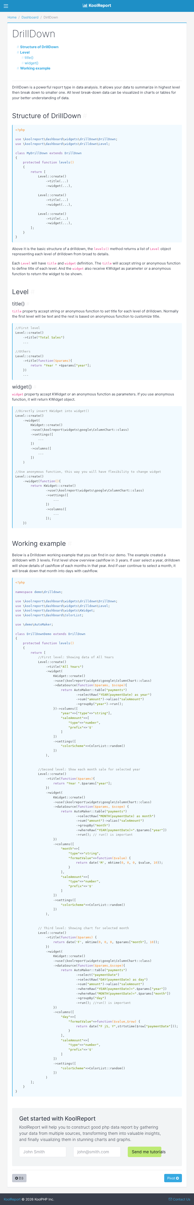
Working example (35, 68)
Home (12, 17)
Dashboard (30, 17)
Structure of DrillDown (39, 47)
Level (25, 52)
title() (29, 57)
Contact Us (181, 1199)
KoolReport (12, 1199)
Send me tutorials (146, 1151)
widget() (31, 63)
